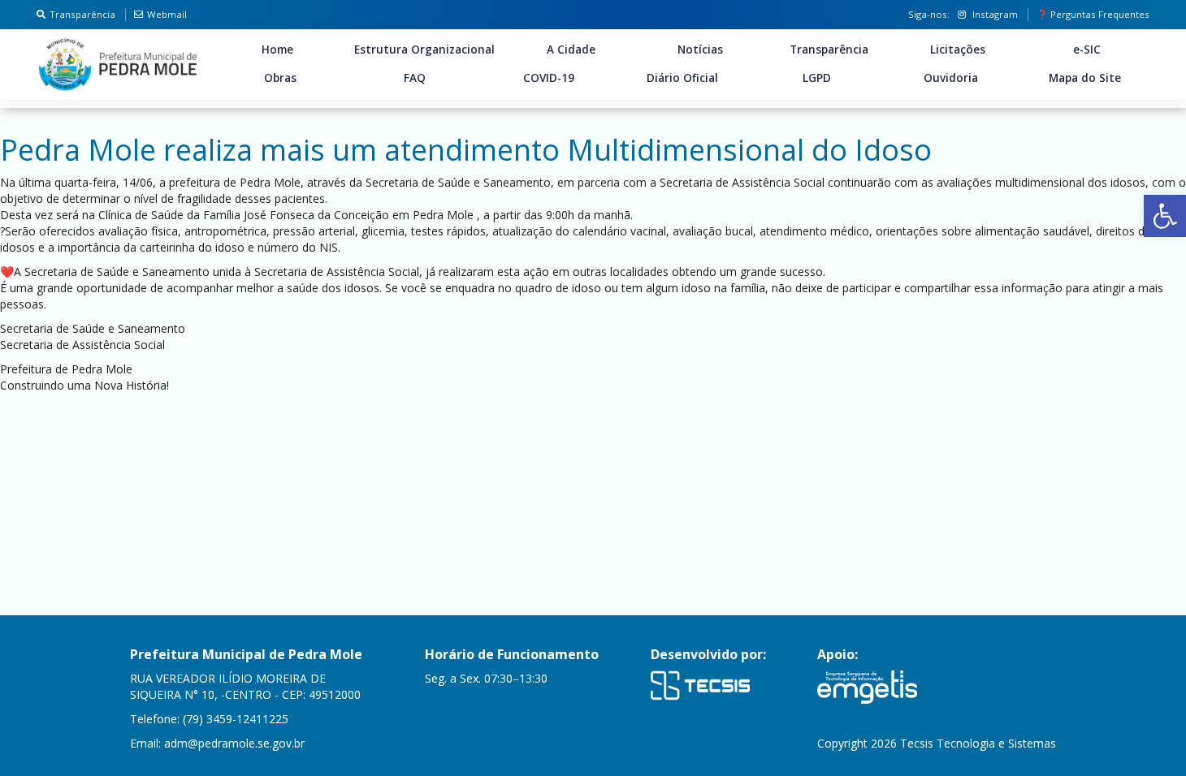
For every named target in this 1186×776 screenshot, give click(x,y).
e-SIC (1087, 49)
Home (277, 49)
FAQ (415, 78)
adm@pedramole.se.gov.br (234, 743)
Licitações (957, 49)
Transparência (82, 14)
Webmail (167, 14)
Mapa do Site (1085, 78)
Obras (280, 78)
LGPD (817, 78)
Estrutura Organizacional (424, 49)
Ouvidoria (951, 78)
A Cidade (571, 49)
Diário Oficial (682, 78)
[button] (1165, 216)
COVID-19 (548, 78)
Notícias (700, 49)
